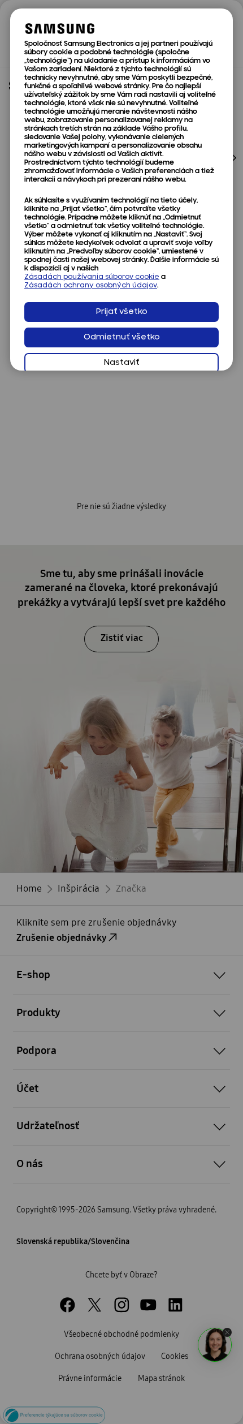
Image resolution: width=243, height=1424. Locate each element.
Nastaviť (122, 363)
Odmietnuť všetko (122, 337)
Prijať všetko (121, 312)
